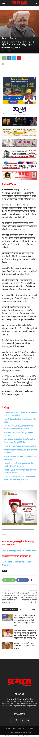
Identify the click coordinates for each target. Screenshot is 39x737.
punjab (10, 571)
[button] (3, 3)
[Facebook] (9, 58)
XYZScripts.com (30, 736)
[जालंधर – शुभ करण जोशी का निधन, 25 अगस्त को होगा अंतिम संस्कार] (7, 645)
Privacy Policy (22, 728)
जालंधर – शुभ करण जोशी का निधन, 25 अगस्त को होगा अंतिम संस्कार (24, 645)
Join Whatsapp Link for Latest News (19, 550)
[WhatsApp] (4, 58)
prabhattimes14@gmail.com (26, 706)
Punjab (13, 38)
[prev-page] (3, 653)
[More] (31, 580)
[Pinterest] (19, 58)
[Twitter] (14, 58)
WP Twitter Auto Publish (11, 736)
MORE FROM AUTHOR (27, 610)
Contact (30, 728)
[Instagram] (16, 720)
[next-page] (7, 653)
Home (3, 8)
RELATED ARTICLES (10, 610)
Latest (9, 8)
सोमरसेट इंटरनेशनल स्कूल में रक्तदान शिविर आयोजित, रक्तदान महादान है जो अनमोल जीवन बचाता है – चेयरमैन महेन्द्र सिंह (28, 597)
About (8, 728)
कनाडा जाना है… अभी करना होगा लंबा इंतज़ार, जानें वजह (20, 446)
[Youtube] (28, 720)
